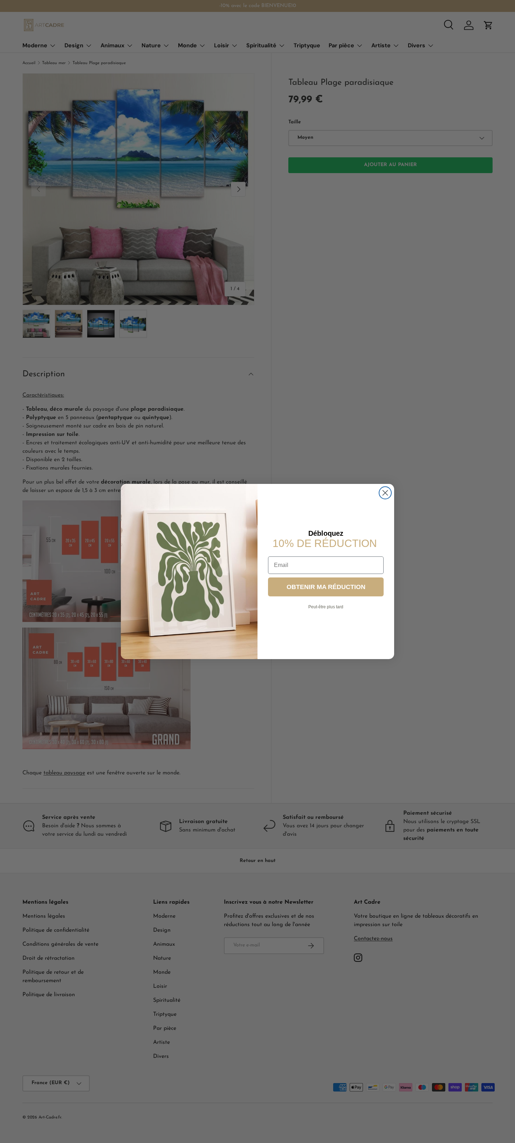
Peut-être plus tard (325, 606)
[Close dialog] (385, 493)
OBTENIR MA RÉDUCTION (326, 586)
